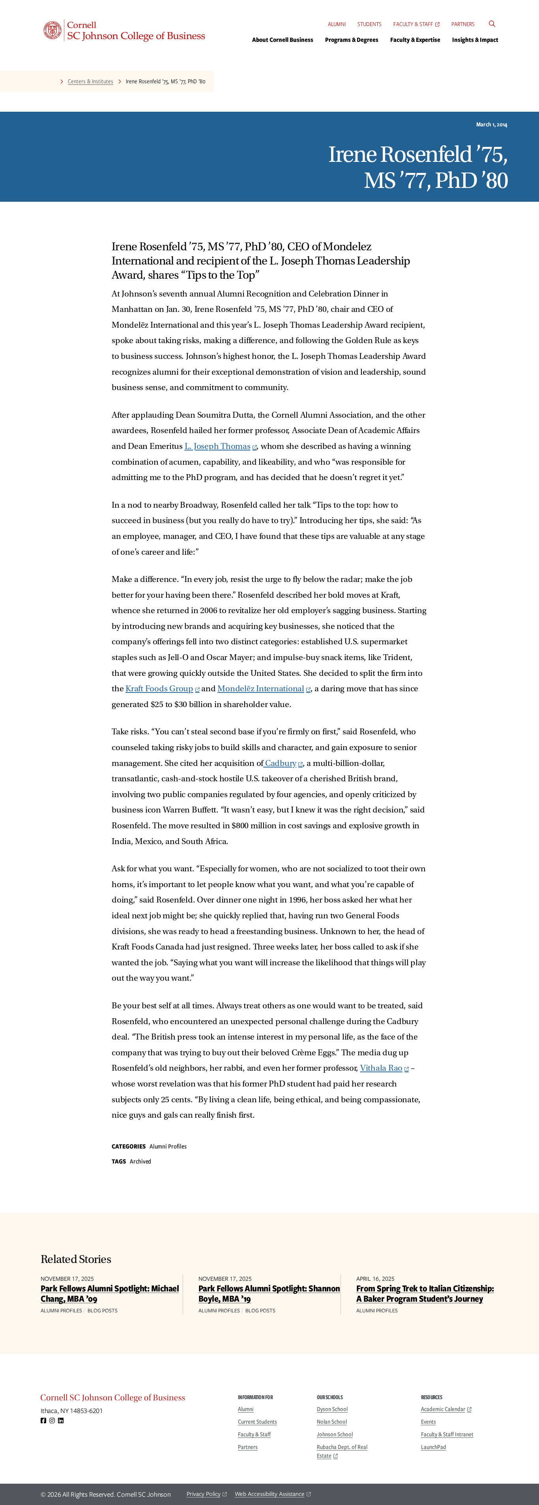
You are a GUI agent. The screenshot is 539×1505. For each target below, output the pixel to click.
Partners (463, 24)
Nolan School (332, 1421)
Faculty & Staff (413, 24)
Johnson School (335, 1434)
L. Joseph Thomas (218, 446)
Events (428, 1421)
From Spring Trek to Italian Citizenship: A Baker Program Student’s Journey (425, 1293)
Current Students (257, 1421)
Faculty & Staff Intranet (447, 1434)
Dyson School (332, 1409)
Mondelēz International (260, 689)
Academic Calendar (443, 1409)
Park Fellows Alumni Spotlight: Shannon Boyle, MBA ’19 (269, 1293)
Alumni (337, 24)
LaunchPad (433, 1447)
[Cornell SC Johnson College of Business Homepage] (131, 1399)
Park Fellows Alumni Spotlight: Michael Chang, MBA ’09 (110, 1293)
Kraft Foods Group (159, 689)
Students (369, 24)
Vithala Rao (381, 1068)
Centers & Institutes (90, 81)
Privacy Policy (204, 1494)
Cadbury (279, 763)
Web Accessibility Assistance (270, 1494)
